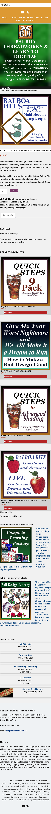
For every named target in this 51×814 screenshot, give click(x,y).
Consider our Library (9, 625)
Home (4, 17)
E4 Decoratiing (25, 655)
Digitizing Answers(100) (16, 204)
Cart (17, 20)
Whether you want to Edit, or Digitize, (43, 531)
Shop (7, 90)
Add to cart (14, 191)
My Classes (42, 17)
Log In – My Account (21, 17)
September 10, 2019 (32, 691)
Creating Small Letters (32, 689)
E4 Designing (25, 643)
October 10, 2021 (25, 646)
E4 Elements (25, 677)
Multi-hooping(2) (35, 204)
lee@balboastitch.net (16, 730)
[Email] (23, 806)
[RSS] (28, 12)
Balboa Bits (16, 201)
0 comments (25, 660)
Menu (7, 87)
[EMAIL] (23, 12)
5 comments (25, 649)
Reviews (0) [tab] (8, 215)
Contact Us (29, 20)
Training (26, 201)
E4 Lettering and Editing (25, 666)
